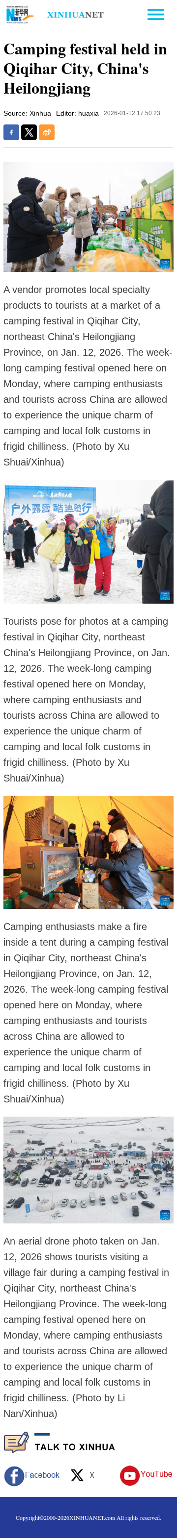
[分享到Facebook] (11, 132)
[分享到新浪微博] (47, 132)
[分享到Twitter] (29, 132)
